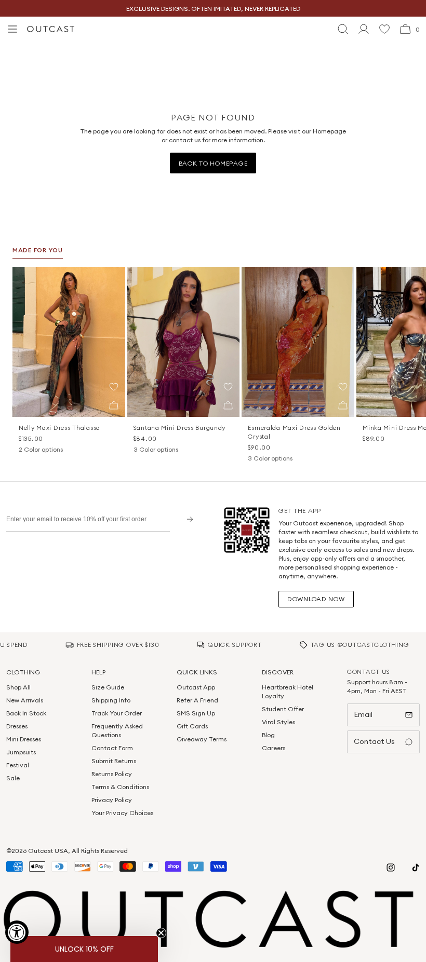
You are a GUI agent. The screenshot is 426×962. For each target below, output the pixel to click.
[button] (114, 387)
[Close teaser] (161, 933)
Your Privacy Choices (122, 813)
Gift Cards (192, 726)
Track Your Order (116, 713)
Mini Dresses (23, 739)
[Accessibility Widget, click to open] (17, 932)
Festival (17, 765)
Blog (268, 735)
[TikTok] (415, 867)
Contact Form (112, 748)
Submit (186, 519)
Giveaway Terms (202, 739)
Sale (13, 778)
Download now (316, 599)
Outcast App (196, 687)
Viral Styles (278, 722)
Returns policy (111, 774)
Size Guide (107, 687)
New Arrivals (24, 700)
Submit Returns (113, 761)
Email (363, 714)
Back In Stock (26, 713)
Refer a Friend (197, 700)
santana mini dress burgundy (179, 427)
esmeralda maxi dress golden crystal (294, 432)
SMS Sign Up (196, 713)
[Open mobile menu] (12, 29)
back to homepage (213, 163)
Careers (273, 748)
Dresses (17, 726)
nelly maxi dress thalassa (59, 427)
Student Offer (283, 709)
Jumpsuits (21, 752)
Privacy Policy (111, 800)
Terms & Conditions (120, 787)
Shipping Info (110, 700)
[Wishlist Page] (384, 29)
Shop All (18, 687)
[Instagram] (391, 867)
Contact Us (374, 741)
